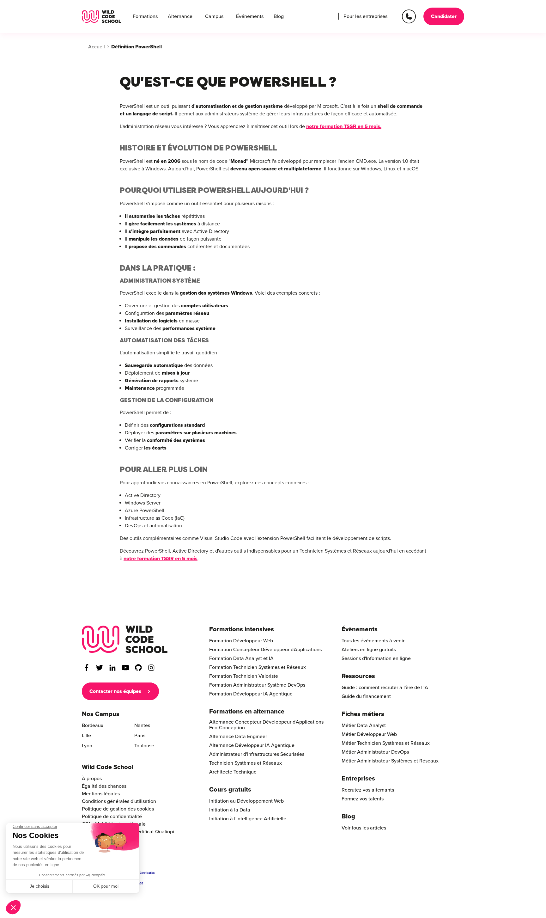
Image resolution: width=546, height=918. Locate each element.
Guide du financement (366, 696)
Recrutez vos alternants (368, 790)
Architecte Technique (233, 772)
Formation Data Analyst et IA (241, 658)
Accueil (96, 47)
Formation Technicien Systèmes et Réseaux (257, 667)
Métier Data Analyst (364, 725)
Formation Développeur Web (241, 641)
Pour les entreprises (365, 16)
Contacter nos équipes (115, 691)
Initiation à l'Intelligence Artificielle (247, 819)
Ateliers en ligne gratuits (369, 649)
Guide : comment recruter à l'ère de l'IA (385, 687)
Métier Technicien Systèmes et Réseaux (386, 743)
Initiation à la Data (229, 810)
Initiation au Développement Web (246, 801)
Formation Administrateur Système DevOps (257, 685)
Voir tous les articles (364, 828)
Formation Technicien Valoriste (243, 676)
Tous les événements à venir (373, 641)
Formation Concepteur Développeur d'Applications (265, 649)
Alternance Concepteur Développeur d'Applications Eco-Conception (266, 725)
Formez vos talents (363, 799)
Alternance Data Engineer (238, 736)
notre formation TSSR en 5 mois (343, 126)
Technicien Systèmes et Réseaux (245, 763)
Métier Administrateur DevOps (375, 752)
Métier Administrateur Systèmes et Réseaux (390, 761)
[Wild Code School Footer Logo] (125, 639)
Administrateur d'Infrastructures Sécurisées (256, 754)
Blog (279, 16)
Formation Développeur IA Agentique (251, 694)
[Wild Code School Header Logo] (101, 16)
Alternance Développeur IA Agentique (251, 745)
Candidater (444, 16)
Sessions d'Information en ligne (376, 658)
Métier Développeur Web (369, 734)
